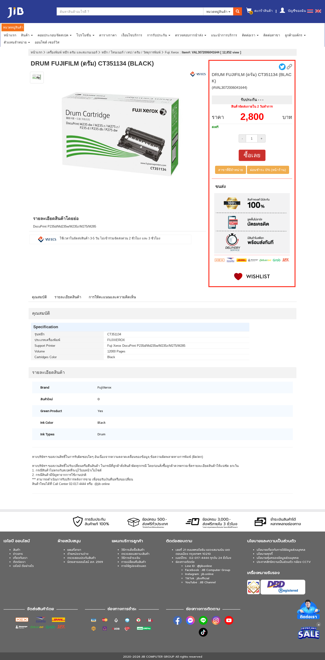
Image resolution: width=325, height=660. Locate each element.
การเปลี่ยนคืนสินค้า (133, 562)
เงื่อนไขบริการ (131, 35)
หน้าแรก (10, 35)
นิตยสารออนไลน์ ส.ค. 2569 (85, 562)
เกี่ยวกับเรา (20, 558)
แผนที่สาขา (74, 550)
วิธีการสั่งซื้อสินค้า (132, 550)
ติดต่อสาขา (271, 35)
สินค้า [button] (25, 35)
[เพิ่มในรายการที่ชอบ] (252, 276)
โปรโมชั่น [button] (84, 35)
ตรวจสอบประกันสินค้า (81, 558)
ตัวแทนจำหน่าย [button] (16, 42)
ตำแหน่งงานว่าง (78, 554)
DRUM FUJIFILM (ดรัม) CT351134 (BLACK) (92, 63)
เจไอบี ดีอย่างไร (23, 566)
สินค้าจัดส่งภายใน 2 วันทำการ (252, 106)
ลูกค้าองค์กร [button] (294, 35)
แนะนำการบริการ (224, 35)
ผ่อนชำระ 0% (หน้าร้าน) (268, 170)
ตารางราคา (108, 35)
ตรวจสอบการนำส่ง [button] (189, 35)
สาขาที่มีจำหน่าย (230, 170)
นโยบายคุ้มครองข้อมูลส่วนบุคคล (278, 558)
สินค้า (16, 550)
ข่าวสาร (18, 554)
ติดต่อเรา (19, 562)
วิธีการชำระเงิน (130, 558)
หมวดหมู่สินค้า (217, 11)
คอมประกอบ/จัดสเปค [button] (53, 35)
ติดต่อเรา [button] (249, 35)
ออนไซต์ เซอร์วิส (47, 42)
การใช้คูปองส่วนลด (133, 566)
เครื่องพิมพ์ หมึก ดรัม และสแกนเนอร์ (72, 52)
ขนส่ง (220, 186)
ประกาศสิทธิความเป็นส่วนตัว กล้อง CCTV (284, 562)
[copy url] (289, 67)
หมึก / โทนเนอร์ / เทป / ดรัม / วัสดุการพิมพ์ (132, 52)
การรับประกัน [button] (157, 35)
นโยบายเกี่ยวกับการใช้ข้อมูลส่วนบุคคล (281, 550)
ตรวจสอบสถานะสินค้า (135, 554)
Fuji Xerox (172, 52)
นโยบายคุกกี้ (265, 554)
